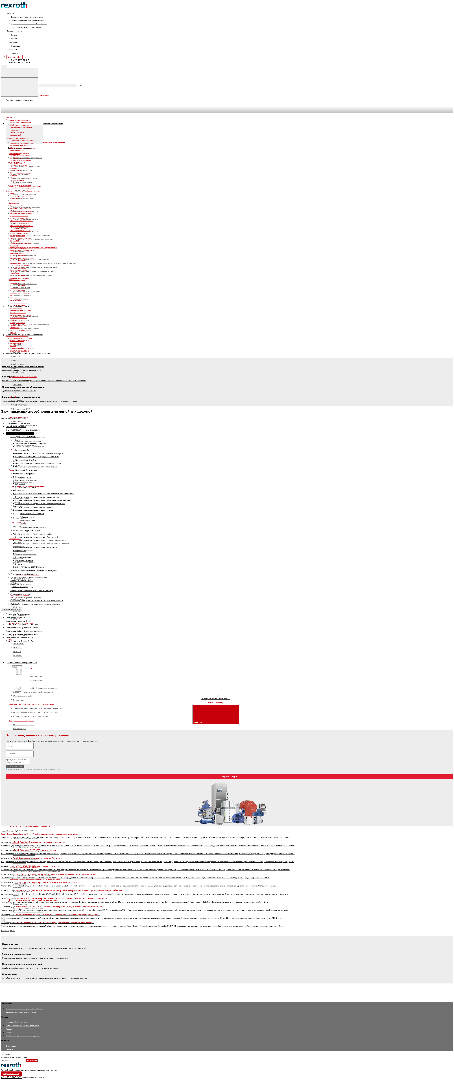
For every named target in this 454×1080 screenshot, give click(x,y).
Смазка (13, 320)
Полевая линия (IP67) (21, 409)
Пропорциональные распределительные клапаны (32, 275)
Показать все (18, 372)
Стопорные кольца (17, 322)
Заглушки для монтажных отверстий (20, 197)
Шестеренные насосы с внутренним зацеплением (32, 239)
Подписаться (31, 1060)
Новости (14, 53)
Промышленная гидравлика (21, 122)
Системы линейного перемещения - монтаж (19, 281)
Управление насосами (22, 295)
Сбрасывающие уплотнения (21, 243)
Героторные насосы (21, 320)
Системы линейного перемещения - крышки (19, 276)
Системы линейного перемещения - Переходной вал (21, 293)
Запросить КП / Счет (11, 1074)
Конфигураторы (19, 728)
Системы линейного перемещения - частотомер (21, 314)
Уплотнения (14, 327)
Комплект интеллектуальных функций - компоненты (33, 692)
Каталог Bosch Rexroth (53, 123)
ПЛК (10, 449)
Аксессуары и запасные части (22, 140)
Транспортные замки (18, 325)
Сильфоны (14, 245)
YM (14, 392)
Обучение (17, 887)
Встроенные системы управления (23, 376)
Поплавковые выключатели (23, 198)
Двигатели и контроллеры (23, 830)
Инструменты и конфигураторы (21, 720)
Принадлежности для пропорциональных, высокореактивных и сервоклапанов (44, 263)
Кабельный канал (17, 340)
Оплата (14, 35)
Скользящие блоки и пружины (22, 348)
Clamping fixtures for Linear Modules (215, 698)
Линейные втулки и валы (19, 158)
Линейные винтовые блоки (20, 155)
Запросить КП (14, 56)
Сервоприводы (15, 538)
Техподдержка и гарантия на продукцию (27, 17)
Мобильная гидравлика (19, 125)
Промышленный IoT (17, 522)
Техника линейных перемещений (17, 133)
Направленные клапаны (22, 182)
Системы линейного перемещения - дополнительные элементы (20, 263)
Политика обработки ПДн (51, 769)
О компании (16, 46)
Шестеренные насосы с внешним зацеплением (31, 235)
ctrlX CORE (17, 344)
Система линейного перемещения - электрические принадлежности (22, 250)
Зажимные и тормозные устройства (19, 202)
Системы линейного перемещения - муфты (19, 286)
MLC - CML (17, 607)
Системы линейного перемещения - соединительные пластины (20, 308)
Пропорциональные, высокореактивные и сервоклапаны (33, 247)
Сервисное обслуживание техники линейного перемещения (34, 879)
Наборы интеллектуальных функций (20, 174)
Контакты (14, 49)
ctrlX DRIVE (17, 421)
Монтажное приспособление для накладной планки (21, 222)
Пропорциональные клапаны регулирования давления (35, 267)
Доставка (14, 38)
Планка (13, 345)
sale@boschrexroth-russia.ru (19, 62)
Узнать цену (198, 722)
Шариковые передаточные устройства (28, 912)
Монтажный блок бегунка (20, 230)
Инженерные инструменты (23, 725)
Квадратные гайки (17, 343)
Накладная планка (17, 235)
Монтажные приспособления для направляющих (21, 227)
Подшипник (14, 240)
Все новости (12, 831)
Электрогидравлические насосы (26, 328)
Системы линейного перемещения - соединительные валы (19, 300)
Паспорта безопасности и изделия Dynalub (30, 716)
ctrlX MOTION (18, 364)
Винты (12, 193)
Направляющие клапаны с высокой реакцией (31, 259)
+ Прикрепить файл (14, 766)
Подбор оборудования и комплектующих (27, 20)
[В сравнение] (20, 663)
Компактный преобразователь (25, 554)
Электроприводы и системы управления (21, 128)
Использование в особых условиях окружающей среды (35, 712)
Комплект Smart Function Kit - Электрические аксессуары (35, 688)
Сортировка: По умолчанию (11, 609)
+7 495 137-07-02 (19, 60)
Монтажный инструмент (19, 233)
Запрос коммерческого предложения (26, 27)
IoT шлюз (17, 530)
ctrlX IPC (16, 360)
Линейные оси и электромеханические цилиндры (30, 826)
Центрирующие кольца (19, 350)
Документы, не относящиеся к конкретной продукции (31, 704)
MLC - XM (17, 611)
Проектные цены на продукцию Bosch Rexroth (29, 24)
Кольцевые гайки (17, 206)
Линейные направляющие (20, 160)
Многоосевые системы (19, 170)
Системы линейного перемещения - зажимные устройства (20, 270)
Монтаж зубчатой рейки (22, 696)
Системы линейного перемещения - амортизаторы (22, 256)
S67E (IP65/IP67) (20, 405)
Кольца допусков (20, 904)
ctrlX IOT (16, 356)
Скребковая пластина (18, 317)
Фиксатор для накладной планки (20, 331)
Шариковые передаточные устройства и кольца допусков (22, 186)
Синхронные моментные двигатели (27, 441)
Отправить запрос (229, 776)
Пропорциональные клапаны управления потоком (33, 271)
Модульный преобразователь (25, 562)
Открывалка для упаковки (20, 238)
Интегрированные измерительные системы (19, 151)
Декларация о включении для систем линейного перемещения (38, 708)
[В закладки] (56, 663)
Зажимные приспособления (21, 338)
